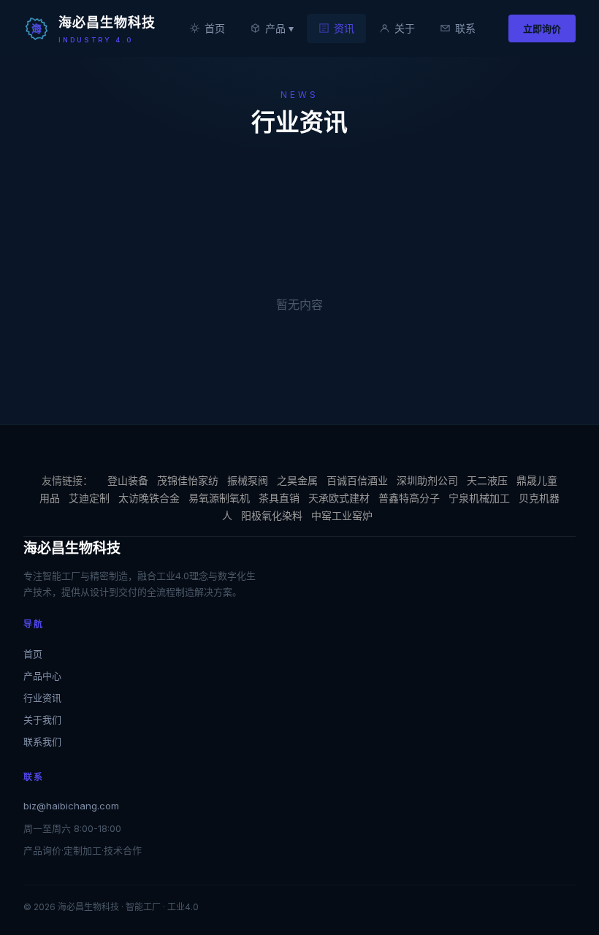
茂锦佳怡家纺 (187, 480)
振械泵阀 (247, 480)
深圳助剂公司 (427, 480)
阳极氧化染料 (271, 515)
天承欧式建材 (339, 498)
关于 (404, 28)
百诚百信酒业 (357, 480)
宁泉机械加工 (479, 498)
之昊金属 (297, 480)
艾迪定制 (89, 498)
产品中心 (42, 676)
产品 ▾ (279, 28)
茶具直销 (279, 498)
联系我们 (42, 741)
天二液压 (487, 480)
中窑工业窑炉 (342, 515)
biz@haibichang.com (71, 806)
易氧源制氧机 (219, 498)
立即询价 (542, 28)
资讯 (344, 28)
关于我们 (42, 719)
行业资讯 (42, 697)
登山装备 (127, 480)
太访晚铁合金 (149, 498)
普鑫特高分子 (409, 498)
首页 (215, 28)
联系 (465, 28)
